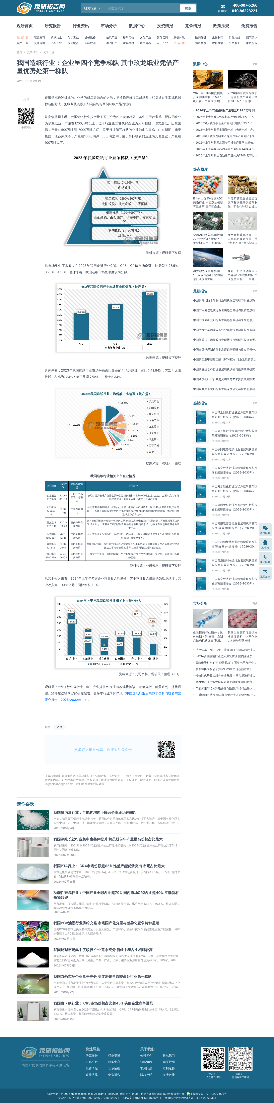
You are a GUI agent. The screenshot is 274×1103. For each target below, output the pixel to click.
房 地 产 (111, 43)
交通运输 (39, 43)
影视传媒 (179, 37)
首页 (19, 52)
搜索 (188, 8)
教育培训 (162, 37)
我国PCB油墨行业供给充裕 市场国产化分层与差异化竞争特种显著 (106, 923)
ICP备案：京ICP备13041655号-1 (142, 1097)
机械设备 (90, 37)
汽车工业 (56, 43)
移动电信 (128, 37)
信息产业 (111, 37)
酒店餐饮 (200, 43)
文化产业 (145, 37)
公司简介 (146, 1055)
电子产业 (162, 43)
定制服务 (169, 1068)
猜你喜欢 (25, 803)
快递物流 (73, 43)
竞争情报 (193, 25)
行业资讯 (81, 25)
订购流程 (146, 1062)
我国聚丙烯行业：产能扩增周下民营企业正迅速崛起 (95, 812)
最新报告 (200, 291)
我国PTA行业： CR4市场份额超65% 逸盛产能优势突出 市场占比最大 (109, 866)
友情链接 (169, 1075)
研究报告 (53, 25)
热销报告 (200, 403)
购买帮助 (169, 1062)
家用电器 (145, 43)
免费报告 (249, 25)
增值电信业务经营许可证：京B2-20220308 (190, 1097)
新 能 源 (22, 37)
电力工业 (22, 43)
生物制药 (217, 37)
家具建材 (128, 43)
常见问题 (146, 1068)
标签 (47, 727)
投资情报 (165, 25)
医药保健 (200, 37)
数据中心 (137, 25)
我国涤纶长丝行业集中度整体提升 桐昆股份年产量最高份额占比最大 (108, 839)
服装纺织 (251, 37)
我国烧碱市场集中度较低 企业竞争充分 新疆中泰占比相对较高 (103, 950)
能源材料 (39, 37)
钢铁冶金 (56, 37)
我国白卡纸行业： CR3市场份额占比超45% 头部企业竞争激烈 (103, 1003)
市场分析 (109, 25)
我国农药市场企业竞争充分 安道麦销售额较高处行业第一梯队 (103, 976)
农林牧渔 (90, 43)
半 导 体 (179, 43)
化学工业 (73, 37)
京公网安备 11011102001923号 (208, 1093)
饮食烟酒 (217, 43)
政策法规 (221, 25)
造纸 (59, 727)
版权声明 (146, 1075)
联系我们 (169, 1055)
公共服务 (234, 43)
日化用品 (234, 37)
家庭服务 (251, 43)
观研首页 (25, 25)
